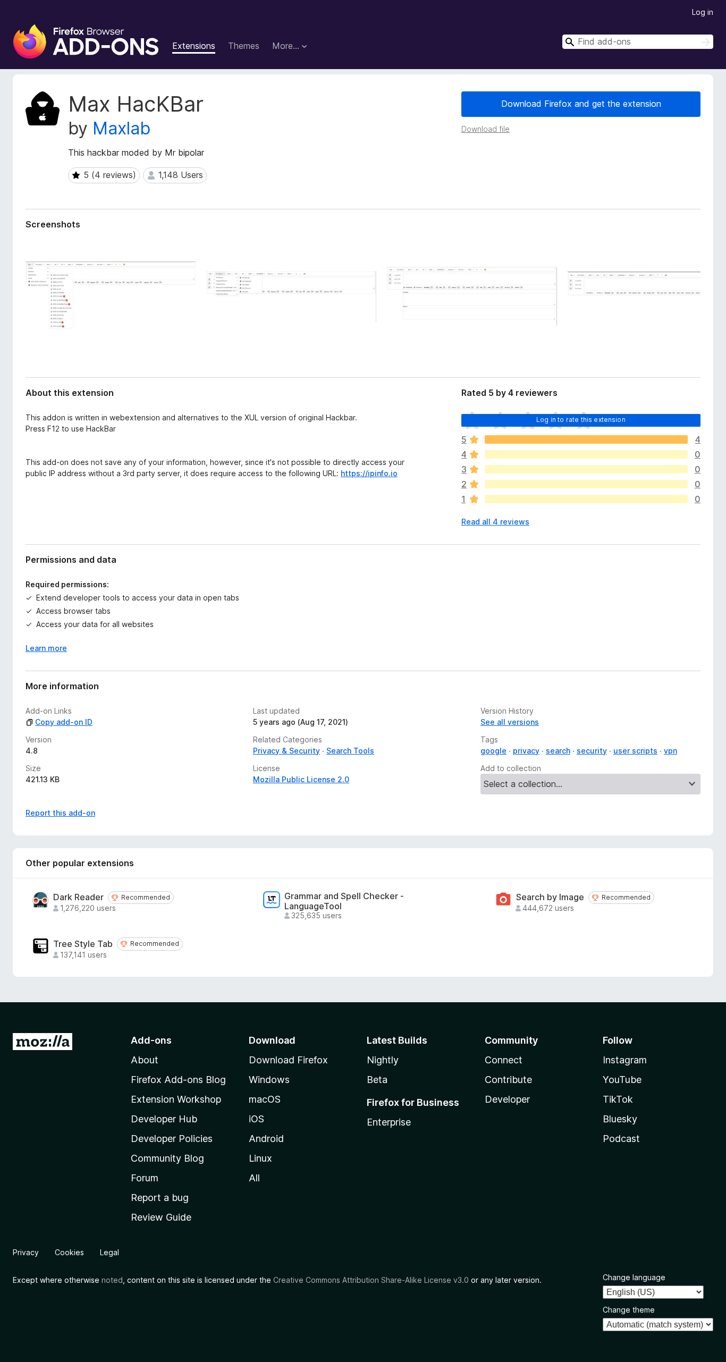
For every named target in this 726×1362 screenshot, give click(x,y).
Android (266, 1138)
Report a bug (160, 1197)
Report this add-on (60, 812)
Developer (507, 1099)
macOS (265, 1099)
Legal (109, 1252)
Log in (702, 11)
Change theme (629, 1309)
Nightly (383, 1059)
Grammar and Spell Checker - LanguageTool (344, 901)
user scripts (635, 750)
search (558, 750)
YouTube (622, 1079)
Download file (485, 128)
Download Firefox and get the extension (581, 103)
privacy (526, 750)
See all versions (509, 721)
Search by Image (550, 897)
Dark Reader (78, 897)
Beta (377, 1079)
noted (112, 1279)
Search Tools (350, 750)
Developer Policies (172, 1138)
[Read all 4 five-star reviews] (586, 439)
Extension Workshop (176, 1099)
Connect (503, 1059)
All (254, 1177)
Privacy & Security (286, 750)
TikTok (618, 1099)
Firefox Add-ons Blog (178, 1079)
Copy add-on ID (63, 721)
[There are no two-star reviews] (586, 484)
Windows (269, 1079)
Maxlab (121, 128)
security (592, 750)
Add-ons (151, 1040)
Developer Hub (164, 1118)
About (144, 1059)
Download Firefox (288, 1059)
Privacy (26, 1252)
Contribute (508, 1079)
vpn (670, 750)
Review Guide (161, 1217)
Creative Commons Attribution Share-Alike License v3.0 (371, 1279)
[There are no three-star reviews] (586, 469)
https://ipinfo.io (369, 473)
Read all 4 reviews (495, 521)
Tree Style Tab (83, 944)
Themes (243, 45)
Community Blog (167, 1158)
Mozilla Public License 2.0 (301, 779)
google (493, 750)
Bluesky (620, 1118)
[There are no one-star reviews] (586, 499)
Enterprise (389, 1122)
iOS (256, 1118)
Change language (634, 1277)
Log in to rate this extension (581, 420)
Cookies (69, 1252)
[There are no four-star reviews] (586, 454)
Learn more (46, 648)
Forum (144, 1177)
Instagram (625, 1059)
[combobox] (637, 42)
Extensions (193, 45)
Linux (260, 1158)
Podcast (621, 1138)
